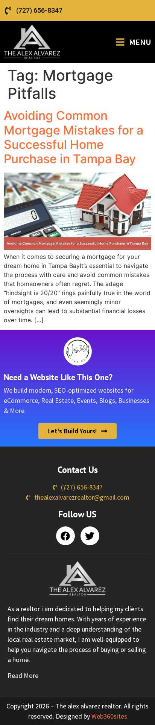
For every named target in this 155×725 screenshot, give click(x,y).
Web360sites (109, 716)
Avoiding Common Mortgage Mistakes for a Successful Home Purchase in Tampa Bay (73, 137)
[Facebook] (65, 535)
